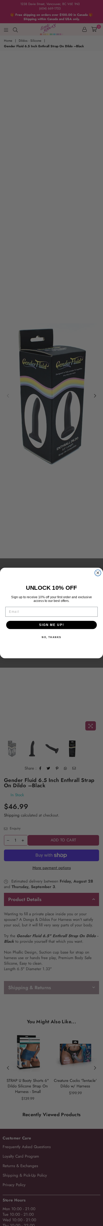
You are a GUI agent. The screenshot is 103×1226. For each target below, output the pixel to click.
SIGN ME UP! (51, 624)
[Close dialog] (98, 573)
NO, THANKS (51, 637)
